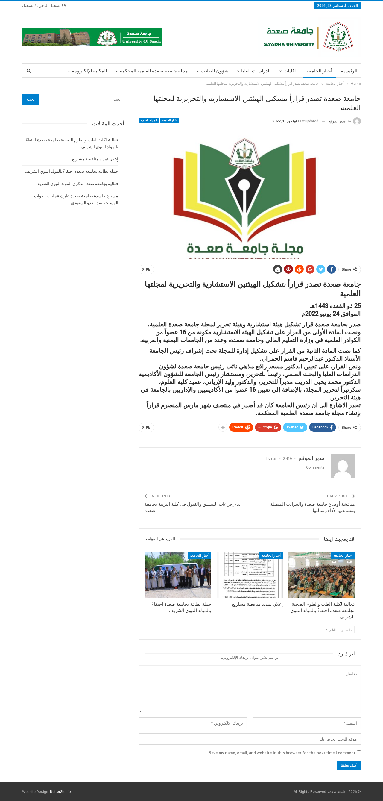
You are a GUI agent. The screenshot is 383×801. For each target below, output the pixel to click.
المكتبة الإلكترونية (89, 71)
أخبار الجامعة (319, 71)
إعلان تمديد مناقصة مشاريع (95, 159)
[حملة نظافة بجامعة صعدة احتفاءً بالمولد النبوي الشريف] (178, 575)
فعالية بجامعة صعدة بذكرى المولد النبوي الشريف (76, 183)
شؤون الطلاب (214, 71)
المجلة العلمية (148, 120)
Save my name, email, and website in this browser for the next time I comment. (281, 752)
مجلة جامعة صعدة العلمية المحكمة (154, 71)
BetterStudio (60, 792)
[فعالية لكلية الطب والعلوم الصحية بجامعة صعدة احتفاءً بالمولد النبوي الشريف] (321, 575)
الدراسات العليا (255, 71)
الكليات (290, 71)
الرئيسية (349, 71)
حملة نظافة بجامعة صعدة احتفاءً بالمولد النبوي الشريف (71, 171)
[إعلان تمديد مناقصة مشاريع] (250, 575)
